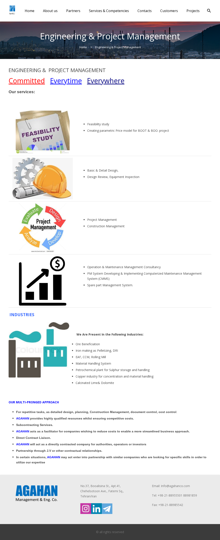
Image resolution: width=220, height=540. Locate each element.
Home (83, 47)
